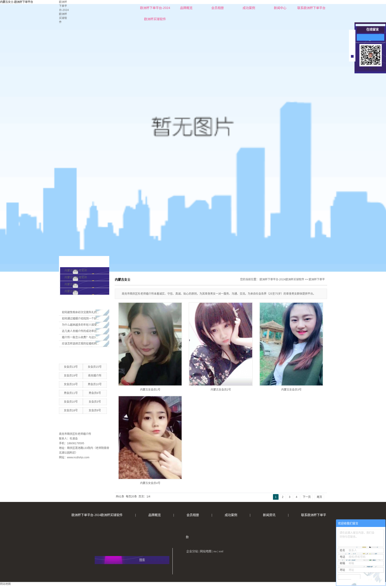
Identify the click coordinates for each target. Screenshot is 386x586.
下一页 (307, 497)
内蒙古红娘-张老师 (76, 277)
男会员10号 (95, 384)
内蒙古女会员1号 (150, 389)
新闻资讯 (269, 515)
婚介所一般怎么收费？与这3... (80, 337)
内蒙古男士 (71, 291)
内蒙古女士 (71, 284)
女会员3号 (95, 401)
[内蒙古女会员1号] (150, 344)
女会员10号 (71, 401)
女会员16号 (71, 384)
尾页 (319, 497)
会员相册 (217, 8)
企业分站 (192, 551)
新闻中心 (280, 8)
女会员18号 (71, 410)
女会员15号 (95, 366)
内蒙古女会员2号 (221, 389)
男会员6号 (95, 393)
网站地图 (206, 551)
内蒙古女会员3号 (291, 389)
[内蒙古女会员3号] (291, 344)
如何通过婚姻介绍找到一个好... (80, 318)
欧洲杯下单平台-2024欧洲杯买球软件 (155, 9)
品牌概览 (186, 8)
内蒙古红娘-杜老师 (76, 270)
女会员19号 (71, 375)
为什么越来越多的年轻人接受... (80, 324)
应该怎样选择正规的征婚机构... (80, 343)
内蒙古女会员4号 (150, 483)
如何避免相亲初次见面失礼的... (80, 312)
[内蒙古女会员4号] (150, 437)
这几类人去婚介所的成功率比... (80, 331)
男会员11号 (71, 393)
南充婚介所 (94, 375)
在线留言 (372, 29)
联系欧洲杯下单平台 (311, 8)
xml (221, 551)
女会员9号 (95, 410)
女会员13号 (71, 366)
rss (215, 551)
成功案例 (249, 8)
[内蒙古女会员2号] (221, 344)
